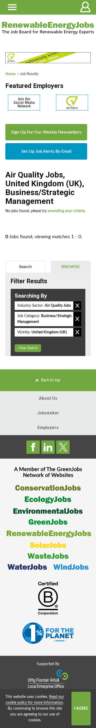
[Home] (48, 28)
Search (25, 267)
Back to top (50, 380)
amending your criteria (66, 211)
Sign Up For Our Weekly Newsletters (46, 132)
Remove (77, 305)
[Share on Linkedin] (48, 447)
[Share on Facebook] (33, 447)
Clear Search (27, 348)
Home (10, 74)
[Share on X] (63, 447)
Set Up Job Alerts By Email (46, 151)
